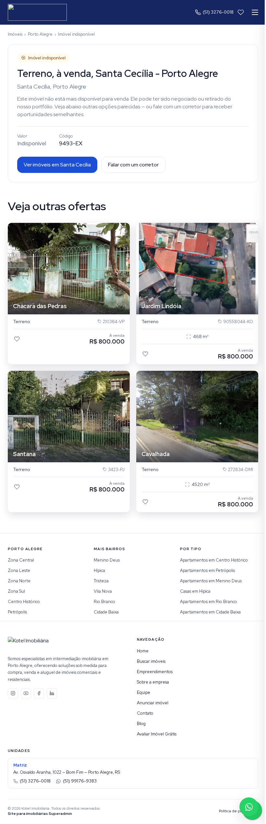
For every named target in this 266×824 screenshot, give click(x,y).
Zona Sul (16, 591)
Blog (141, 723)
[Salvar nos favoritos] (17, 339)
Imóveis (15, 34)
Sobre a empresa (153, 682)
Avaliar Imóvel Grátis (156, 734)
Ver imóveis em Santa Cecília (57, 164)
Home (143, 651)
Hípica (99, 570)
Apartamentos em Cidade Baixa (210, 612)
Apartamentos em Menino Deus (211, 581)
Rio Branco (104, 601)
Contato (145, 713)
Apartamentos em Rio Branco (208, 601)
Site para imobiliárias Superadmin (40, 813)
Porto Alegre (40, 34)
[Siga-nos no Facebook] (39, 693)
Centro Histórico (24, 601)
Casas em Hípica (195, 591)
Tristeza (101, 581)
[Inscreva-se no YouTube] (26, 693)
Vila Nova (103, 591)
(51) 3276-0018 (218, 12)
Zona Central (21, 560)
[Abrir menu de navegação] (255, 12)
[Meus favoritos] (241, 12)
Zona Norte (19, 581)
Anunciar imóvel (152, 703)
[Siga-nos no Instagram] (13, 693)
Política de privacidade (238, 811)
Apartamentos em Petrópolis (207, 570)
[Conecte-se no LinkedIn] (52, 693)
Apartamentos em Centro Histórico (214, 560)
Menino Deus (107, 560)
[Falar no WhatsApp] (248, 806)
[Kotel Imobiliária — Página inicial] (37, 12)
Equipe (143, 692)
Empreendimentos (155, 671)
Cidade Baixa (106, 612)
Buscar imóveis (151, 661)
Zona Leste (19, 570)
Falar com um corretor (133, 164)
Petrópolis (17, 612)
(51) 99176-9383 (80, 781)
